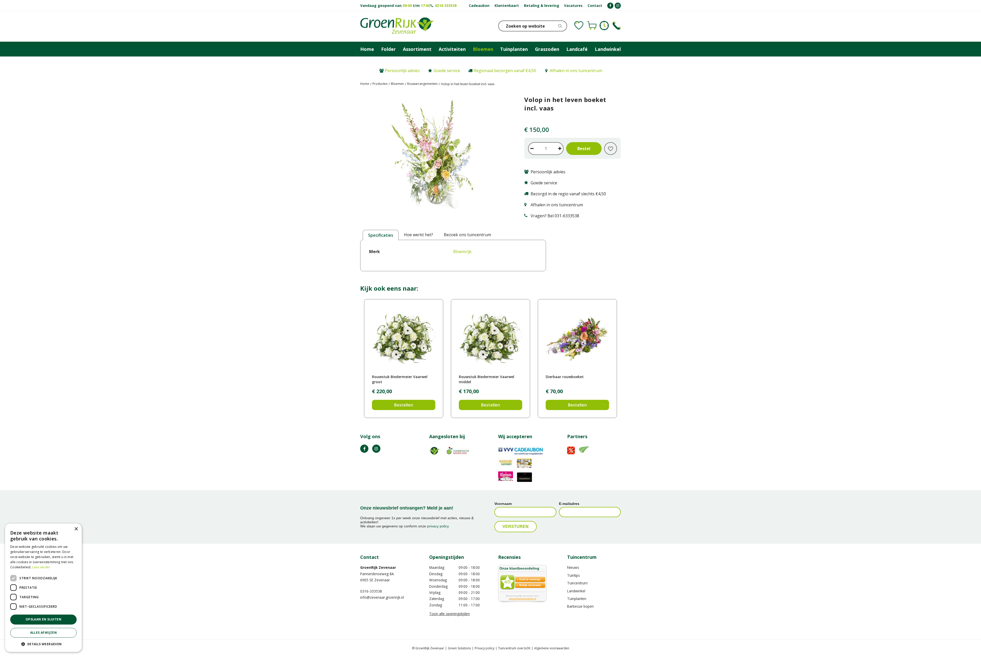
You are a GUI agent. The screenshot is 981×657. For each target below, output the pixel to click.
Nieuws (573, 567)
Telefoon (617, 25)
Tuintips (573, 575)
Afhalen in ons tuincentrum (576, 70)
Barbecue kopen (580, 606)
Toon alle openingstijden (449, 613)
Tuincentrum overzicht (514, 648)
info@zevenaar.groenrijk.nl (382, 597)
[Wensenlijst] (578, 25)
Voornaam (503, 504)
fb (364, 449)
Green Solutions (459, 648)
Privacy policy (484, 648)
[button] (43, 644)
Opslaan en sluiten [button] (43, 619)
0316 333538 (446, 5)
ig (376, 449)
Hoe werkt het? (418, 234)
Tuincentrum (577, 583)
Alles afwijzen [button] (43, 632)
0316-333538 (371, 591)
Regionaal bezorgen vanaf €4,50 (505, 70)
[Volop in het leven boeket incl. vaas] (434, 158)
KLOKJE (604, 25)
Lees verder (41, 567)
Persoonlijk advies (402, 70)
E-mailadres (569, 504)
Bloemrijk (462, 251)
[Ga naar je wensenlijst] (578, 25)
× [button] (76, 529)
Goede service (447, 70)
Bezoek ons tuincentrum (467, 234)
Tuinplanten (576, 598)
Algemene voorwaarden (551, 648)
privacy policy (438, 526)
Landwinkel (576, 590)
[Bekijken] (592, 25)
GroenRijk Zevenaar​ (378, 567)
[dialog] (43, 588)
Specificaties (380, 235)
